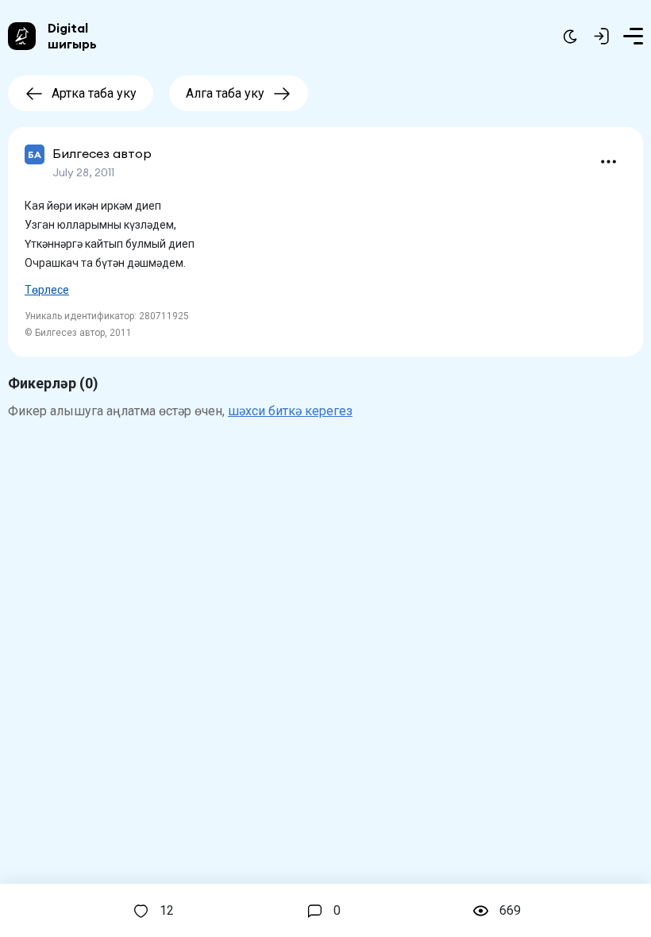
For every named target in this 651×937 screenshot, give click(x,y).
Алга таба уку (225, 93)
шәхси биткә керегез (290, 410)
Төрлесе (47, 289)
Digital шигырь (72, 36)
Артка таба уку (94, 93)
